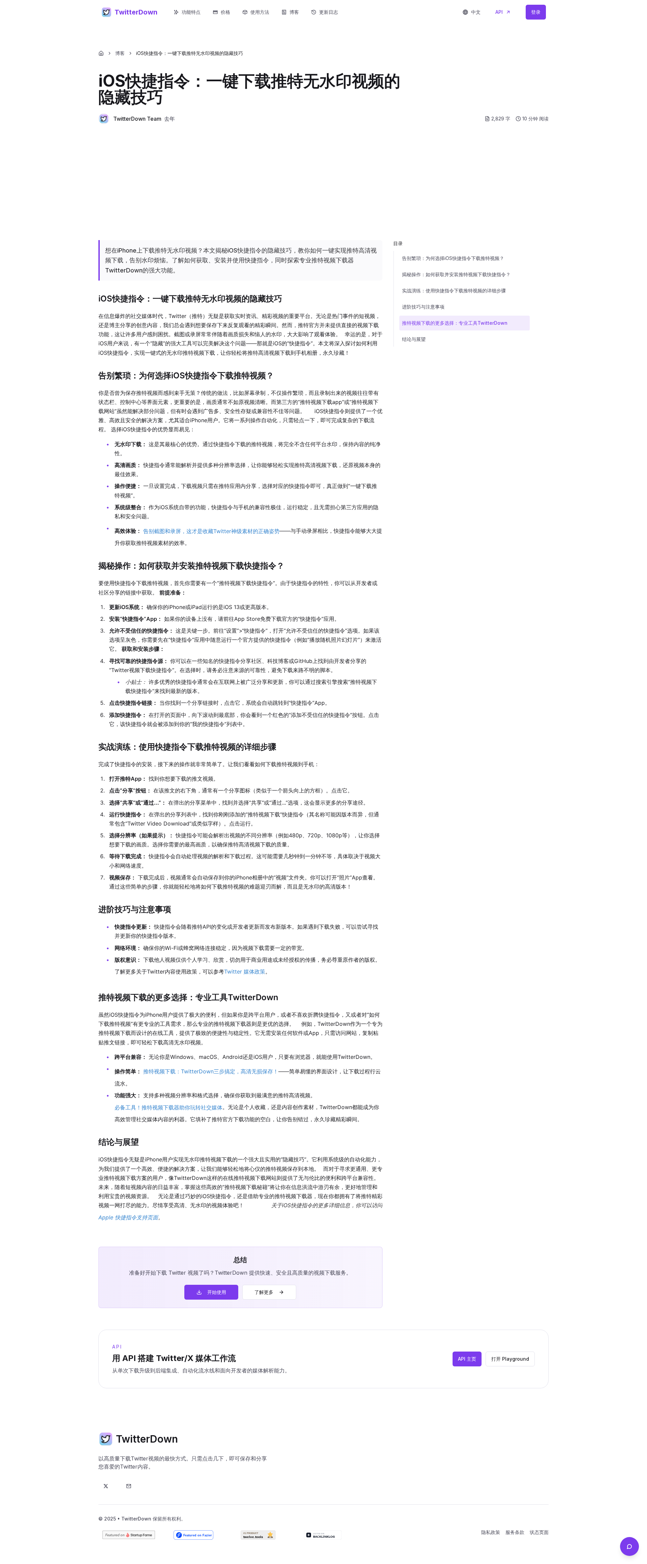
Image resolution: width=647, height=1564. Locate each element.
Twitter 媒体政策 (244, 971)
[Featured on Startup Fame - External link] (128, 1535)
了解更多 (263, 1292)
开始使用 (216, 1292)
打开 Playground (510, 1359)
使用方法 (259, 12)
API (499, 12)
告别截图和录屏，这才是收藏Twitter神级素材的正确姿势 (211, 531)
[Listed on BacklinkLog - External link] (322, 1535)
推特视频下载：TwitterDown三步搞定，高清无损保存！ (210, 1071)
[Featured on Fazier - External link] (193, 1535)
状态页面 (539, 1532)
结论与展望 (414, 339)
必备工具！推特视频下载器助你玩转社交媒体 (168, 1107)
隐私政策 (490, 1532)
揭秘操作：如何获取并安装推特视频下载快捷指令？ (456, 274)
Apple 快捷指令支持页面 (128, 1217)
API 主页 (467, 1359)
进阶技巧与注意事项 (423, 307)
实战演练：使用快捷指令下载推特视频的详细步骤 (454, 290)
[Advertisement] (323, 182)
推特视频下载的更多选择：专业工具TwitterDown (454, 323)
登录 (536, 12)
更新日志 (328, 12)
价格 (225, 12)
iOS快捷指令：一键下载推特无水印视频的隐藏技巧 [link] (189, 53)
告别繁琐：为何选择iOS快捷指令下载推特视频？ (453, 258)
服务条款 (514, 1532)
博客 (294, 12)
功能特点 (191, 12)
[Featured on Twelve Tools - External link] (258, 1535)
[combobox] (471, 12)
